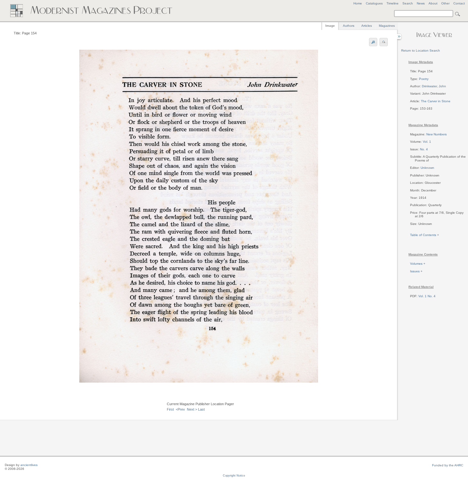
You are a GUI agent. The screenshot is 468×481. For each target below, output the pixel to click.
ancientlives (29, 465)
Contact (459, 3)
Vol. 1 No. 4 (427, 296)
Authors (348, 25)
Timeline (392, 3)
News (421, 3)
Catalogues (374, 3)
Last (201, 409)
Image (330, 25)
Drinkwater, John (434, 86)
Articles (366, 25)
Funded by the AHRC (447, 465)
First (170, 409)
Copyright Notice (234, 475)
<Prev (180, 409)
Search (407, 3)
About (433, 3)
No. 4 (424, 149)
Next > (192, 409)
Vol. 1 (427, 141)
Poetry (424, 79)
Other (445, 3)
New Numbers (436, 134)
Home (357, 3)
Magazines (387, 25)
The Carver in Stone (435, 101)
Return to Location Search (420, 50)
